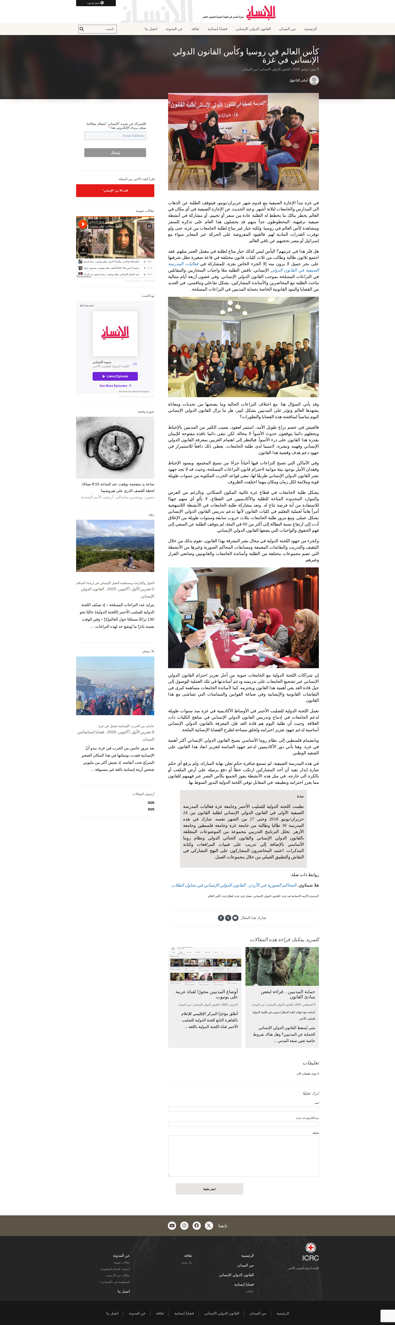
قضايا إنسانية (217, 29)
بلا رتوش (186, 1262)
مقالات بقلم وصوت (132, 280)
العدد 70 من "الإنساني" (115, 190)
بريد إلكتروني (307, 1117)
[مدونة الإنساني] (197, 11)
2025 (151, 809)
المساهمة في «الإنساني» (115, 1282)
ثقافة (195, 29)
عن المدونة (174, 29)
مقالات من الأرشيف (118, 1275)
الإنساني (150, 396)
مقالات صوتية (122, 1262)
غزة (237, 896)
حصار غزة (246, 896)
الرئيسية (310, 29)
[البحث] (82, 29)
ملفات (250, 1291)
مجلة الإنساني (148, 280)
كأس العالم (214, 896)
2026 (151, 802)
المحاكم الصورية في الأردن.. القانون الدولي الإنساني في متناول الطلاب (233, 885)
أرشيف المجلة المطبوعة (115, 1269)
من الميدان (287, 29)
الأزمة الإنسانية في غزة (295, 896)
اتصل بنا (151, 29)
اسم (317, 1102)
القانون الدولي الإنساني (253, 29)
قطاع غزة (227, 896)
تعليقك (315, 1132)
